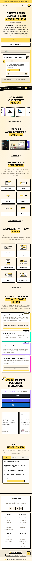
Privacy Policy (8, 539)
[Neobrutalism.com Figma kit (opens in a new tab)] (17, 508)
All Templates (15, 155)
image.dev (22, 539)
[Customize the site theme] (28, 553)
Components (8, 518)
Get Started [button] (14, 40)
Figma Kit (8, 527)
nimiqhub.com (23, 543)
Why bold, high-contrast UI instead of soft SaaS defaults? (14, 465)
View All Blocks (14, 287)
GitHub (8, 536)
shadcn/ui (12, 555)
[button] (28, 5)
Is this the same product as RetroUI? (14, 470)
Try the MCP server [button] (13, 70)
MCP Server (23, 522)
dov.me (23, 546)
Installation (23, 520)
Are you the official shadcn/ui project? (14, 474)
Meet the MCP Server (15, 121)
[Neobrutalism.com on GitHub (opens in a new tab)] (10, 508)
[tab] (7, 457)
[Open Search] (22, 5)
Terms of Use (8, 541)
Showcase (22, 527)
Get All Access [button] (14, 44)
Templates (8, 522)
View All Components (14, 220)
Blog (23, 525)
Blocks (8, 520)
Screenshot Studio (8, 529)
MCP (12, 60)
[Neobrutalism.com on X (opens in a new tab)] (14, 508)
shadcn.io (23, 536)
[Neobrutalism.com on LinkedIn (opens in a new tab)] (20, 508)
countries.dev (22, 541)
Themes (8, 525)
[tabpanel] (16, 468)
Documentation (23, 518)
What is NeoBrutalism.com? (11, 461)
